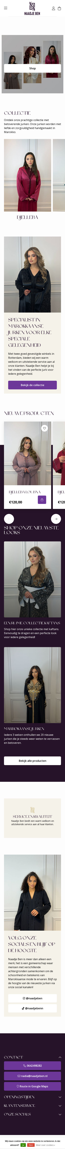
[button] (9, 519)
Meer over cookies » (45, 1145)
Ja (23, 1145)
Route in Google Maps (34, 1086)
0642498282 (34, 1065)
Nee (31, 1145)
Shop (32, 68)
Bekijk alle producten (32, 761)
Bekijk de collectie (32, 385)
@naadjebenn (34, 1008)
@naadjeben (34, 998)
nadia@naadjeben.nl (34, 1076)
